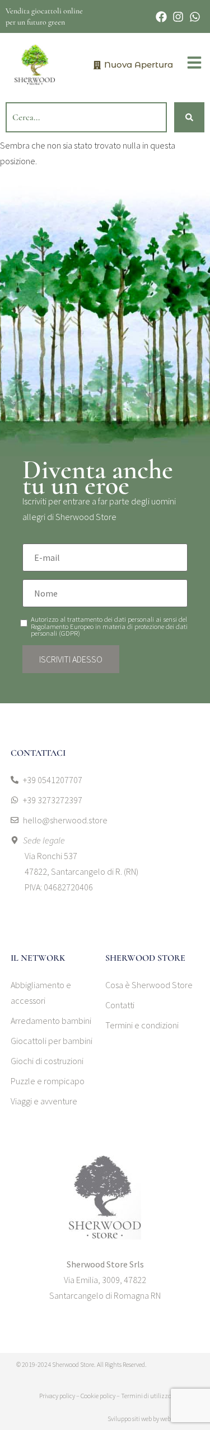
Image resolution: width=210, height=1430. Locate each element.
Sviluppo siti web (130, 1418)
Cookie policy (98, 1395)
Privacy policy (57, 1395)
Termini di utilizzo (146, 1395)
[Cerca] (189, 117)
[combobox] (86, 117)
